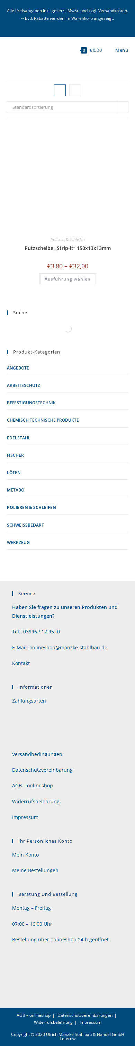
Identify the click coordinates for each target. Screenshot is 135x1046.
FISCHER (15, 455)
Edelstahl (18, 438)
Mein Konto (25, 854)
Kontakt (21, 663)
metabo (15, 490)
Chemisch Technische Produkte (43, 420)
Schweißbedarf (25, 525)
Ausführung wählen (68, 279)
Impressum (25, 817)
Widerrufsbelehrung (36, 801)
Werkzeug (18, 542)
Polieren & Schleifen (68, 239)
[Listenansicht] (75, 90)
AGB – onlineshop (32, 785)
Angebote (18, 368)
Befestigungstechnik (31, 403)
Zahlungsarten (29, 700)
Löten (13, 473)
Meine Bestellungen (35, 870)
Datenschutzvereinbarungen (84, 1015)
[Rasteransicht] (60, 90)
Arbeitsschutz (23, 385)
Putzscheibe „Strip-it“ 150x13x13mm (68, 248)
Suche (58, 329)
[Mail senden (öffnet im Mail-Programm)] (68, 25)
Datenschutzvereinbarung (42, 770)
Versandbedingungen (37, 754)
